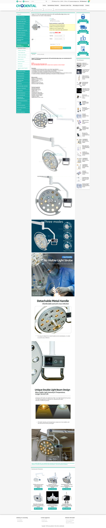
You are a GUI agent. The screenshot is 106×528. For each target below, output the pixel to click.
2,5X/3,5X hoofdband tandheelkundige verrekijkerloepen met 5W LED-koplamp (85, 172)
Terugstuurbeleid (44, 521)
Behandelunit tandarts (21, 23)
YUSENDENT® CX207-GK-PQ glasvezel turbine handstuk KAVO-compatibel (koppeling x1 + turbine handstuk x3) (85, 159)
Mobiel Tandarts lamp (22, 57)
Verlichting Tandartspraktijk (26, 9)
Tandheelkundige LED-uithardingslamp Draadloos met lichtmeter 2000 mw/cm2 (85, 121)
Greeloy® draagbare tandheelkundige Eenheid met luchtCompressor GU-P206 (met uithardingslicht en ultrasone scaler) (85, 115)
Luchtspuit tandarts (20, 73)
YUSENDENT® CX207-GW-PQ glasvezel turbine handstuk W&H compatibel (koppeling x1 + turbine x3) (85, 140)
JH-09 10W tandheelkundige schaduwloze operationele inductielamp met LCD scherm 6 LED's (38, 505)
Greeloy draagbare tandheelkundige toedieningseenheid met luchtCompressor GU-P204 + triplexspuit (85, 184)
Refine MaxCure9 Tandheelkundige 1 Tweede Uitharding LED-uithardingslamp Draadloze (85, 146)
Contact (87, 5)
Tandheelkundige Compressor (20, 81)
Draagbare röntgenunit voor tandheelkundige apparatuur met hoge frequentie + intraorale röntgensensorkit (85, 127)
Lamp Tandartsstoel (48, 9)
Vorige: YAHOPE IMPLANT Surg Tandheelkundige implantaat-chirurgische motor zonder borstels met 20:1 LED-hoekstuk (53, 463)
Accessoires (19, 109)
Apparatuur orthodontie (21, 88)
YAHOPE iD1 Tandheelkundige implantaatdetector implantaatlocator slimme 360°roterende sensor (85, 153)
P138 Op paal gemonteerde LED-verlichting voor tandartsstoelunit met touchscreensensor (38, 486)
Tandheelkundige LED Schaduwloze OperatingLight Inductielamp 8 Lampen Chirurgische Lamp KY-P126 (52, 505)
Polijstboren (19, 102)
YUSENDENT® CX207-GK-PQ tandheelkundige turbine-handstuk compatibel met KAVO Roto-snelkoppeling (85, 165)
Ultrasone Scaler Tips (66, 5)
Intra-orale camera (20, 25)
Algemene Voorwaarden (70, 522)
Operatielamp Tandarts (53, 5)
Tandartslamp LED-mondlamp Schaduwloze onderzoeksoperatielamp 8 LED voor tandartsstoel (67, 486)
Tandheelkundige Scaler (21, 21)
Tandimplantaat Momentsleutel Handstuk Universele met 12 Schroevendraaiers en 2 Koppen (85, 83)
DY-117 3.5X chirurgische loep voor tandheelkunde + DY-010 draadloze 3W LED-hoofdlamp (85, 95)
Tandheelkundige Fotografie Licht (22, 69)
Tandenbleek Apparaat (21, 34)
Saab (53, 18)
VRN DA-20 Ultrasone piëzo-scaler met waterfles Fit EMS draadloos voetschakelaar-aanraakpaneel (85, 64)
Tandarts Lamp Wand (22, 50)
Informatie (33, 54)
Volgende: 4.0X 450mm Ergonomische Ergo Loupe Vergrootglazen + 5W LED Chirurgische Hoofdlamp (50, 464)
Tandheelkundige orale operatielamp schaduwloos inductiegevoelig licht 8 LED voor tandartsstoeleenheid (66, 505)
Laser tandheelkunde (21, 95)
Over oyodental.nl (69, 521)
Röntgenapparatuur (20, 75)
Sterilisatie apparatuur (21, 32)
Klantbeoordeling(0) (40, 54)
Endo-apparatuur (20, 37)
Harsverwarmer (20, 90)
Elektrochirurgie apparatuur (22, 100)
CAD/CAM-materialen (21, 105)
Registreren (27, 1)
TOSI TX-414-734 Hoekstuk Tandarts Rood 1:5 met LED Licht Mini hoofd (85, 76)
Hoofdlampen (20, 63)
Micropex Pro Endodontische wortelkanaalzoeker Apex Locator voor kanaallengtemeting (85, 134)
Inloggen (20, 1)
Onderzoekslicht (20, 59)
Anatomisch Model (20, 78)
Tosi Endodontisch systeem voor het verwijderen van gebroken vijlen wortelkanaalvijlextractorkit (85, 70)
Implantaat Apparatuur (21, 92)
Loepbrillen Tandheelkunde (22, 30)
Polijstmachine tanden (21, 71)
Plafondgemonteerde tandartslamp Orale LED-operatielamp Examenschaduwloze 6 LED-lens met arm (85, 89)
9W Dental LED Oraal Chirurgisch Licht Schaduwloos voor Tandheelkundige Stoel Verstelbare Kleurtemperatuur (52, 486)
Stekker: (51, 38)
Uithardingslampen (20, 28)
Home (44, 5)
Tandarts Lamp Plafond (22, 54)
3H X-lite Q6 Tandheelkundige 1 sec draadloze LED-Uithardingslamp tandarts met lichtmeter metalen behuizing (85, 108)
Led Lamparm (20, 65)
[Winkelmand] (88, 1)
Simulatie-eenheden (21, 16)
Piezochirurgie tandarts (21, 107)
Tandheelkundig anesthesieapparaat (20, 98)
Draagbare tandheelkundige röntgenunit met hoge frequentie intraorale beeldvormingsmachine (85, 102)
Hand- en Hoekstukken (21, 19)
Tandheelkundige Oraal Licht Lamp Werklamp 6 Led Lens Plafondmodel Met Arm (85, 178)
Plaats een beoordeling (55, 21)
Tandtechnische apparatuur (22, 42)
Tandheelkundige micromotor (20, 40)
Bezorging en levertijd (78, 5)
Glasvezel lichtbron (21, 61)
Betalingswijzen (20, 521)
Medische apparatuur (21, 112)
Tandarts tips (19, 83)
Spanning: (51, 35)
